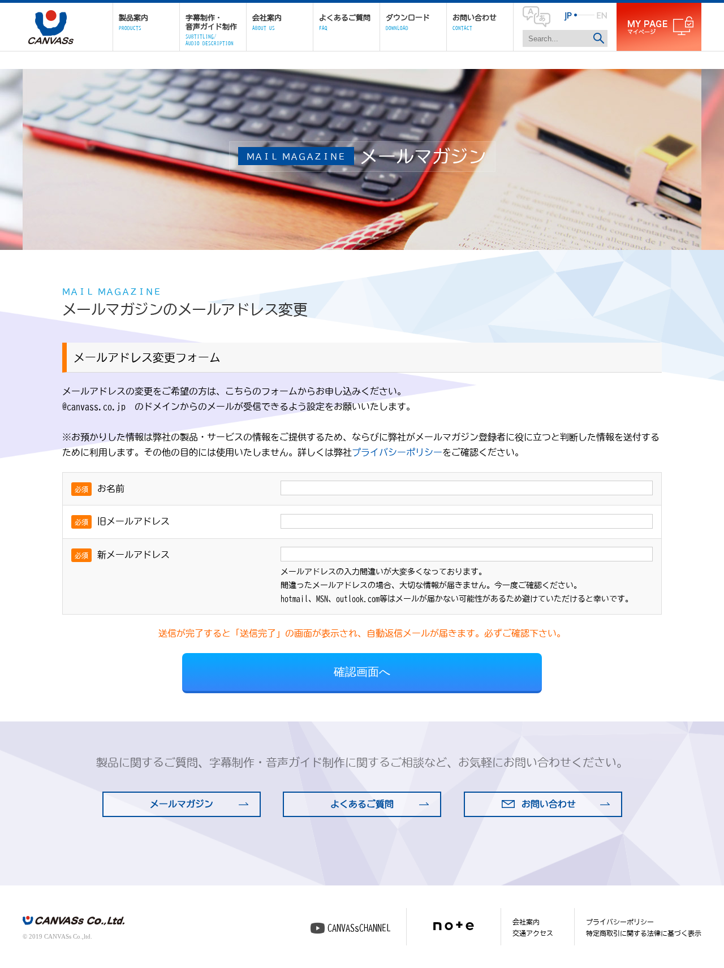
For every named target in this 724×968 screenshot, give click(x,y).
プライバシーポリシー (397, 452)
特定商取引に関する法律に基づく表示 (643, 933)
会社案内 (526, 921)
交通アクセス (532, 933)
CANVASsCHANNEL (359, 927)
